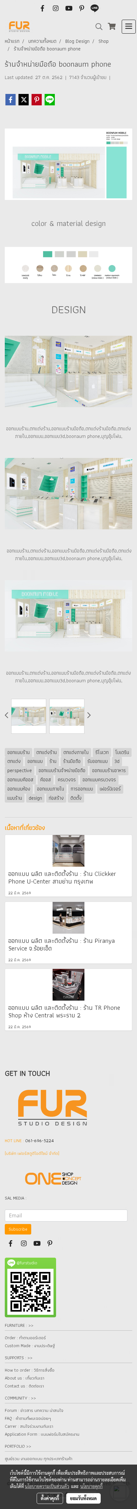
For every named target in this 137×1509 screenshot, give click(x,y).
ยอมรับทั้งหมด (83, 1498)
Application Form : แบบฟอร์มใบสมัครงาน (42, 1434)
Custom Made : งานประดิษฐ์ (30, 1345)
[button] (96, 26)
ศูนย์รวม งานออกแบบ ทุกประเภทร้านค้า (38, 1458)
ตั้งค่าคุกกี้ (50, 1498)
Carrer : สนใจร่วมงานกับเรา (29, 1426)
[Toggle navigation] (129, 27)
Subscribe (18, 1229)
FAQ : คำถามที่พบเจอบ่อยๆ (28, 1418)
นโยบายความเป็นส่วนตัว (47, 1486)
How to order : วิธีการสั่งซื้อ (29, 1370)
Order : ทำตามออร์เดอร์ (25, 1337)
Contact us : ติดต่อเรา (24, 1385)
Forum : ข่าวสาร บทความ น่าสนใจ (34, 1410)
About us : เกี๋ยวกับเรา (24, 1377)
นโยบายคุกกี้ (91, 1486)
